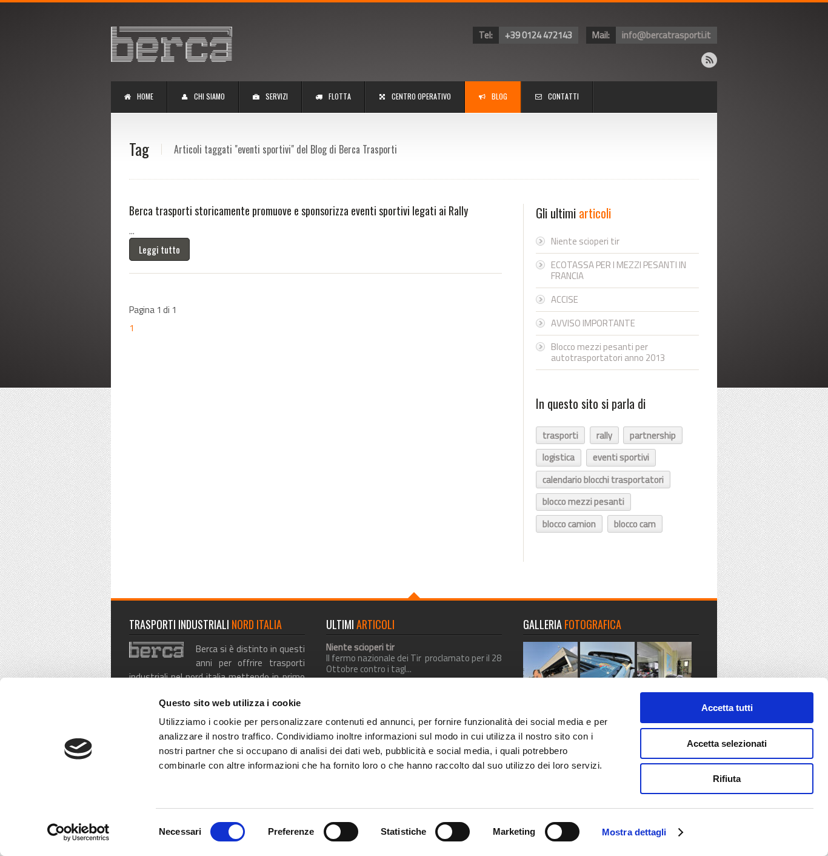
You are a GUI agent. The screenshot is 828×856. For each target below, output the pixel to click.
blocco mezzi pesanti (583, 501)
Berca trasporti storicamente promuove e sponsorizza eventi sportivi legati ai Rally (298, 210)
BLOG (499, 96)
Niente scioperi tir (585, 241)
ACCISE (564, 299)
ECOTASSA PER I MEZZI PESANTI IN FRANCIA (618, 270)
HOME (145, 96)
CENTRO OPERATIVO (421, 96)
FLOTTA (340, 96)
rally (604, 435)
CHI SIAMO (209, 96)
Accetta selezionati (727, 743)
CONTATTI (563, 96)
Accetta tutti (727, 708)
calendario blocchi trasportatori (603, 480)
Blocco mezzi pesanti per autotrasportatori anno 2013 (608, 352)
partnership (653, 435)
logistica (559, 457)
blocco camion (569, 524)
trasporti (560, 435)
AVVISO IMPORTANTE (593, 323)
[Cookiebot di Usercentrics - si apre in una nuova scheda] (78, 832)
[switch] (341, 831)
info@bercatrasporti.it (666, 35)
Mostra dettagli (634, 832)
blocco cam (635, 524)
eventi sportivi (621, 457)
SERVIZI (276, 96)
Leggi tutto (159, 249)
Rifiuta (727, 778)
